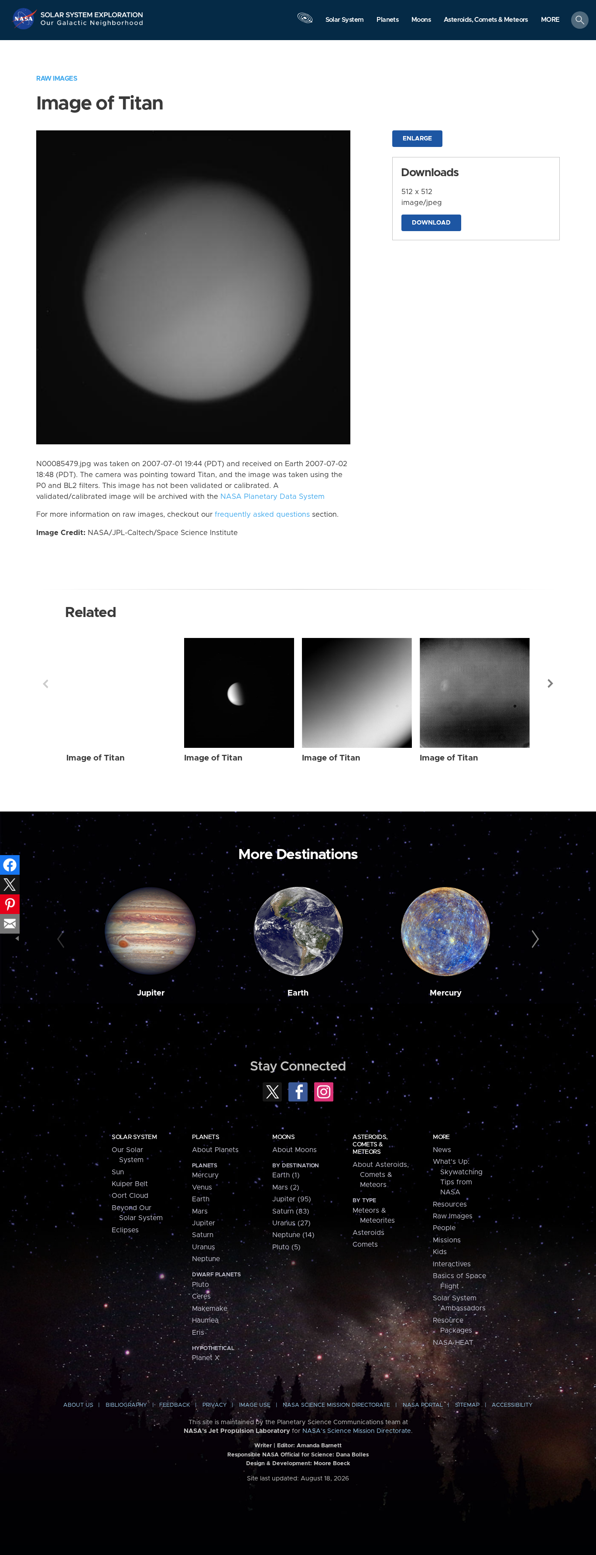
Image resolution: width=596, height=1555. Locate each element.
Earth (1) (286, 1175)
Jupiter (150, 993)
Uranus (203, 1247)
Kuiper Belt (130, 1183)
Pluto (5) (286, 1247)
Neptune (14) (293, 1234)
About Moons (294, 1149)
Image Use (255, 1405)
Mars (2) (285, 1187)
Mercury (446, 993)
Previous (45, 684)
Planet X (205, 1357)
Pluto (200, 1284)
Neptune (206, 1258)
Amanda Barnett (319, 1446)
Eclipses (125, 1230)
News (442, 1149)
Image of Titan (95, 758)
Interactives (452, 1264)
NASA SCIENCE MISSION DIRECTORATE (336, 1405)
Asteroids (368, 1232)
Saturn (202, 1234)
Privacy (214, 1405)
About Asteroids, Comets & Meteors (381, 1175)
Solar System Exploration (92, 12)
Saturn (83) (290, 1211)
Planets (205, 1137)
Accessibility (512, 1405)
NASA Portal (423, 1405)
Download (431, 223)
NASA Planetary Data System (272, 496)
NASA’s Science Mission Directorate (356, 1431)
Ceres (201, 1296)
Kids (440, 1251)
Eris (198, 1332)
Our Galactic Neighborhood (92, 25)
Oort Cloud (130, 1195)
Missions (447, 1240)
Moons (283, 1137)
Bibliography (126, 1405)
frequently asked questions (262, 514)
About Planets (215, 1149)
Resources (450, 1204)
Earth (298, 993)
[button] (550, 20)
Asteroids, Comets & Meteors (370, 1144)
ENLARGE (417, 139)
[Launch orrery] (305, 22)
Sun (118, 1172)
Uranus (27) (291, 1223)
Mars (200, 1211)
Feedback (174, 1405)
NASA (25, 18)
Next (550, 684)
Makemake (209, 1308)
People (444, 1227)
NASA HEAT (453, 1342)
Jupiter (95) (291, 1199)
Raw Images (56, 78)
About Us (78, 1405)
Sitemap (467, 1405)
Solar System (134, 1137)
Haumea (205, 1320)
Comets (365, 1244)
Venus (202, 1187)
